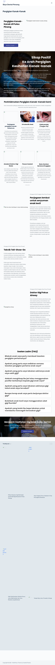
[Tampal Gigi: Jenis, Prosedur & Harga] (31, 598)
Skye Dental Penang (11, 5)
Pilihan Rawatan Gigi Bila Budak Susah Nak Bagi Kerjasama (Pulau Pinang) (16, 496)
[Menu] (51, 3)
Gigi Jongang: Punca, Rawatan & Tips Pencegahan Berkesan (43, 496)
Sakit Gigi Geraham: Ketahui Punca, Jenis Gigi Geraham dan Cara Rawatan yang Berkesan (16, 598)
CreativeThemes (27, 662)
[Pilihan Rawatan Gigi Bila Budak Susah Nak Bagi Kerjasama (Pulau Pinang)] (5, 496)
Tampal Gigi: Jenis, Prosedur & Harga (43, 598)
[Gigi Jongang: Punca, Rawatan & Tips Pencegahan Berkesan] (31, 496)
